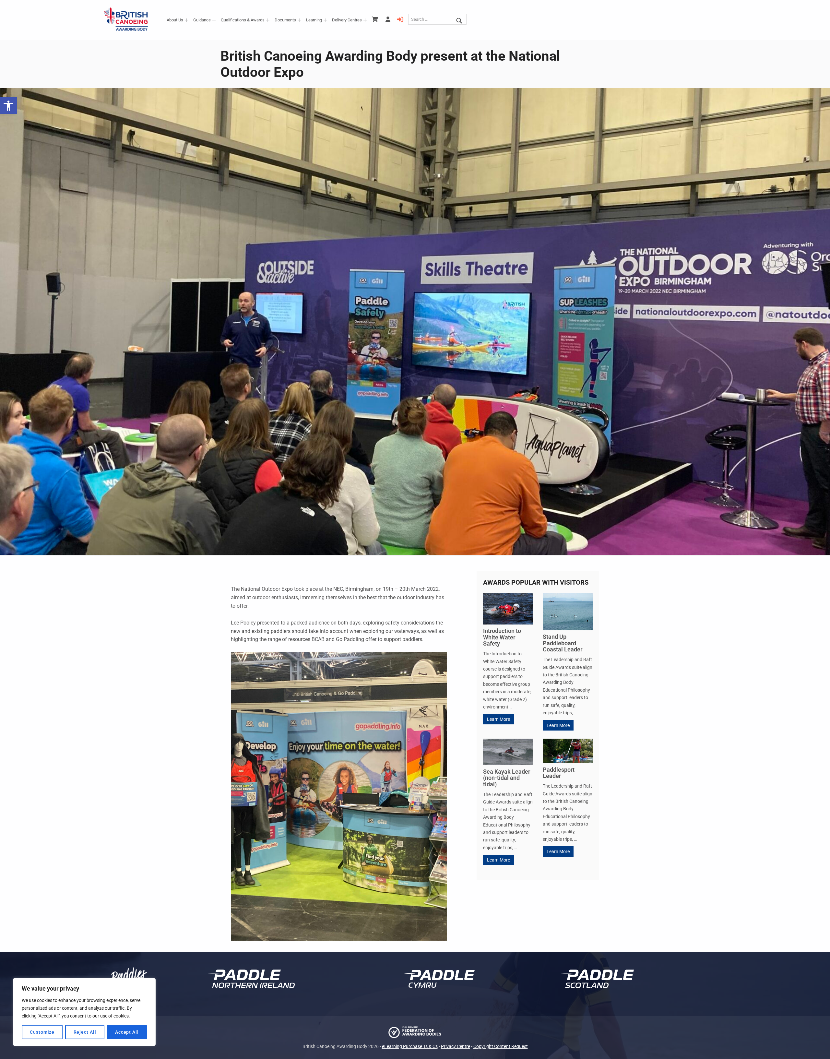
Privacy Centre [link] (455, 1046)
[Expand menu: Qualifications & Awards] (267, 20)
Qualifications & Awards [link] (243, 20)
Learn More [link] (498, 719)
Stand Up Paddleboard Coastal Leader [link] (562, 643)
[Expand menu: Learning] (325, 20)
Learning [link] (314, 20)
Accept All (127, 1032)
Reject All (85, 1032)
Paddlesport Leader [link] (559, 772)
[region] (84, 1012)
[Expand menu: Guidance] (214, 20)
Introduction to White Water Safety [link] (502, 637)
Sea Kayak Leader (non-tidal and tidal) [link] (506, 778)
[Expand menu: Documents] (299, 20)
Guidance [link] (202, 20)
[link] (8, 105)
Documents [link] (285, 20)
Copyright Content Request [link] (500, 1046)
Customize (42, 1032)
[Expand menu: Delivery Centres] (365, 20)
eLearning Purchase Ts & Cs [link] (410, 1046)
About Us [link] (175, 20)
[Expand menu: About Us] (186, 20)
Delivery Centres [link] (347, 20)
